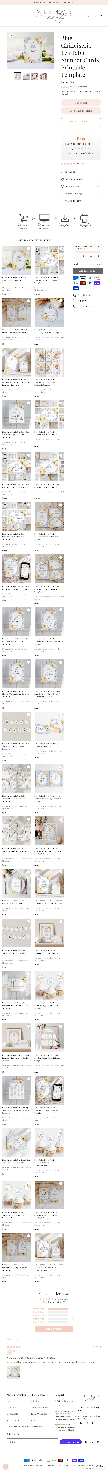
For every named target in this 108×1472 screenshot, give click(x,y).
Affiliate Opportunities (18, 1426)
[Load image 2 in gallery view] (26, 76)
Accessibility (37, 1426)
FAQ (9, 1401)
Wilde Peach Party (35, 1465)
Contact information (93, 1468)
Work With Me (14, 1420)
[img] (14, 1346)
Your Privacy (37, 1420)
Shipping (65, 86)
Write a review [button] (54, 1328)
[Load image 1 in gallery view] (17, 76)
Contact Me (12, 1413)
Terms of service (79, 1465)
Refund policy (51, 1465)
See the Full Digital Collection (81, 122)
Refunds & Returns (40, 1407)
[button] (6, 16)
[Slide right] (51, 76)
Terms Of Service (39, 1413)
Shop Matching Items (81, 110)
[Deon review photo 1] (14, 1373)
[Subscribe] (54, 1441)
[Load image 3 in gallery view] (34, 76)
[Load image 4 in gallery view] (43, 76)
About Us (11, 1407)
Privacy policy (64, 1465)
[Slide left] (10, 76)
